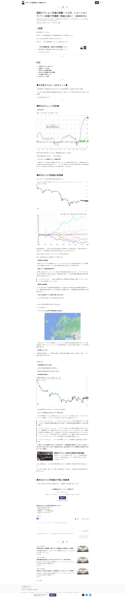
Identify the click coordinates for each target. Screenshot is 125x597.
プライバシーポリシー (39, 592)
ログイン (102, 2)
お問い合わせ (58, 592)
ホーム (58, 7)
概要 (67, 7)
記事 (63, 7)
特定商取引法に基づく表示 (50, 592)
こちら (67, 500)
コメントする (83, 537)
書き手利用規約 (24, 592)
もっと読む (39, 580)
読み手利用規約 (31, 592)
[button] (37, 519)
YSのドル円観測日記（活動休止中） (36, 3)
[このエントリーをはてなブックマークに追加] (90, 595)
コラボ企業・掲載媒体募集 (67, 592)
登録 (97, 2)
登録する (62, 498)
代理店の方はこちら (77, 592)
